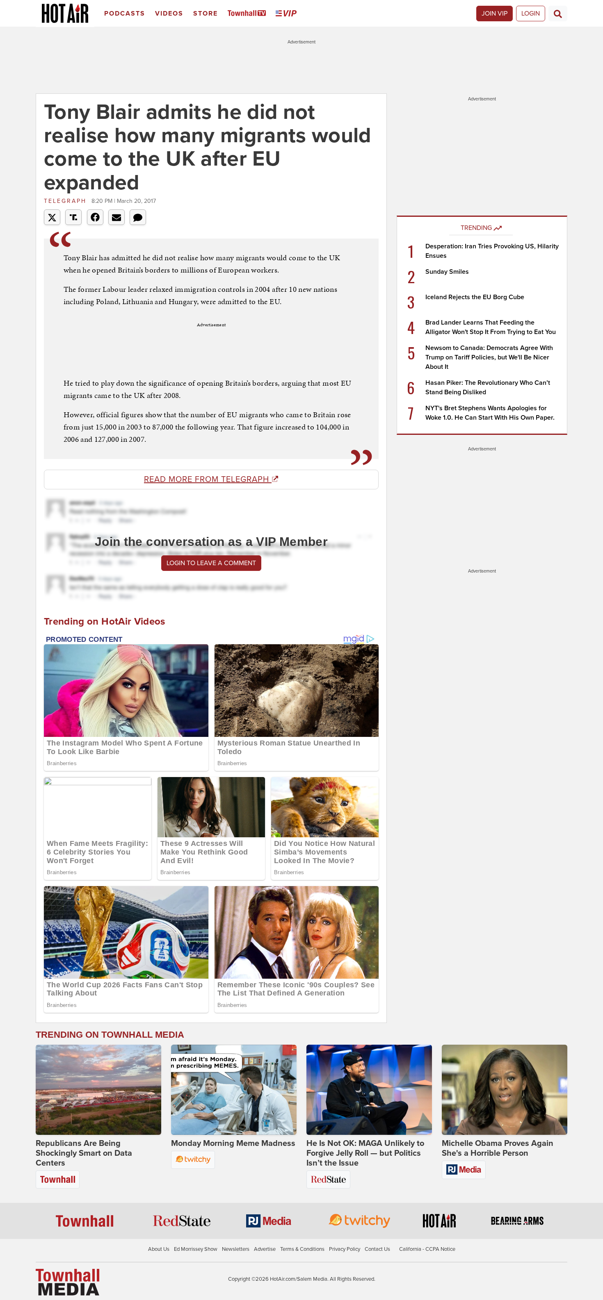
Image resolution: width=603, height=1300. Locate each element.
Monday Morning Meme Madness (233, 1143)
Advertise (265, 1249)
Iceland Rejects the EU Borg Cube (474, 297)
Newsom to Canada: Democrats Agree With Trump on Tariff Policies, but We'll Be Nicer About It (489, 357)
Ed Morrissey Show (195, 1249)
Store (205, 13)
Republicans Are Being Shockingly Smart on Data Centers (84, 1153)
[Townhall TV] (248, 14)
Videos (169, 13)
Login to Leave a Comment (211, 563)
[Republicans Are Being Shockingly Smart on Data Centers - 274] (98, 1090)
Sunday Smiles (447, 272)
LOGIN (530, 13)
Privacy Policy (344, 1249)
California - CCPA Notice (427, 1249)
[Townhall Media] (67, 1282)
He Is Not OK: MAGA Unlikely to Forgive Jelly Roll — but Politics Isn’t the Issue (365, 1153)
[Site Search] (557, 13)
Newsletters (235, 1249)
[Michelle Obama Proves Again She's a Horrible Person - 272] (504, 1090)
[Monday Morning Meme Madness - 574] (234, 1090)
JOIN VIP (494, 13)
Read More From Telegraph (208, 479)
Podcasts (124, 13)
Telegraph (66, 201)
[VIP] (287, 14)
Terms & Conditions (302, 1249)
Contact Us (377, 1249)
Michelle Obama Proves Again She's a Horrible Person (497, 1148)
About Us (158, 1249)
